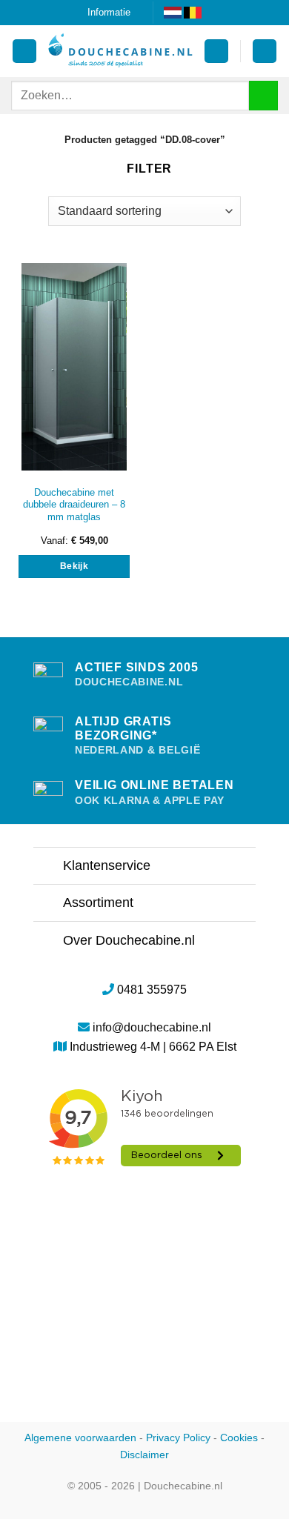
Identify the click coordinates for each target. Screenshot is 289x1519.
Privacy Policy (178, 1437)
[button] (216, 51)
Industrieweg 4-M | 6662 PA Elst (153, 1046)
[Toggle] (47, 867)
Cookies (239, 1437)
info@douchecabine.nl (152, 1027)
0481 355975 (152, 989)
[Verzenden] (263, 95)
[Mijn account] (24, 51)
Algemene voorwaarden (80, 1437)
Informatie (108, 12)
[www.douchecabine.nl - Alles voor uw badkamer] (120, 51)
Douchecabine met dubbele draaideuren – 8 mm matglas (74, 504)
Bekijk (74, 566)
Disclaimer (144, 1454)
